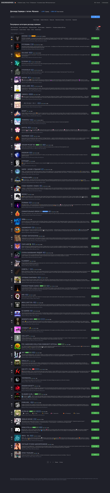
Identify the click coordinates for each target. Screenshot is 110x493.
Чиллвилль (26, 378)
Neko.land (26, 86)
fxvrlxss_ (26, 402)
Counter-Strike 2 (23, 29)
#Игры (36, 40)
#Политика (24, 298)
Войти (95, 38)
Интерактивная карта (51, 2)
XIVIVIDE (25, 36)
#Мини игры (28, 340)
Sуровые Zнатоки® (29, 277)
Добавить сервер (22, 2)
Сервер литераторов (30, 236)
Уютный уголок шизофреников (34, 444)
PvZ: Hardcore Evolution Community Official (39, 344)
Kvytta (24, 128)
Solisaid (25, 53)
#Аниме (45, 40)
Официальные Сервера (59, 19)
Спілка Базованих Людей (32, 252)
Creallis (25, 361)
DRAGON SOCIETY (28, 386)
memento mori (27, 319)
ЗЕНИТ (24, 111)
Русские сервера (41, 27)
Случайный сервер (41, 2)
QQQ (23, 295)
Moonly (24, 194)
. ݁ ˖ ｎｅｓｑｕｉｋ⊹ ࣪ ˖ (29, 103)
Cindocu (25, 94)
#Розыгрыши (32, 40)
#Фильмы (27, 106)
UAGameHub (26, 227)
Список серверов (14, 33)
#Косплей (41, 148)
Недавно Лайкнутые (44, 19)
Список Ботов (68, 19)
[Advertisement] (55, 468)
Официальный (45, 211)
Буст (28, 2)
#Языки (27, 348)
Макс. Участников (14, 27)
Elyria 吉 (25, 411)
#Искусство (39, 115)
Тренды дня (52, 19)
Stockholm (26, 70)
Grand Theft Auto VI (14, 29)
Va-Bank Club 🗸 (28, 394)
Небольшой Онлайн (33, 27)
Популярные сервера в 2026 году (59, 27)
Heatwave (25, 136)
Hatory (24, 78)
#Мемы (27, 174)
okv (23, 352)
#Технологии (24, 115)
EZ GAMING (25, 311)
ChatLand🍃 (26, 244)
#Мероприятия (35, 232)
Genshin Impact (38, 29)
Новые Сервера (36, 19)
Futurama (26, 44)
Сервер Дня (74, 19)
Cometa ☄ (25, 269)
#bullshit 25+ (27, 302)
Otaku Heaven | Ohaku (30, 186)
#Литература (28, 240)
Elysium (25, 61)
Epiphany (25, 161)
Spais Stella (27, 427)
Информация (33, 2)
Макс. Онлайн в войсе (23, 27)
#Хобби (32, 115)
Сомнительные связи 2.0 (32, 211)
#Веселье (30, 57)
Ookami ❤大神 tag (28, 145)
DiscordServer (8, 2)
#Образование (38, 240)
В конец (61, 462)
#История (32, 390)
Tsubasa (25, 203)
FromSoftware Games (30, 286)
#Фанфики (33, 240)
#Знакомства (31, 207)
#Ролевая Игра (25, 49)
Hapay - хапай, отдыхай (31, 169)
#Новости (32, 148)
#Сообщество (40, 40)
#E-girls (30, 440)
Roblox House (27, 419)
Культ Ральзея (27, 453)
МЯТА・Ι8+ (25, 436)
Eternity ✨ (26, 328)
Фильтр (98, 28)
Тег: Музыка (21, 33)
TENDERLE (25, 120)
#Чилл (35, 140)
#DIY (35, 115)
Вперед (56, 462)
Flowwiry (25, 261)
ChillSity (25, 336)
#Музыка (30, 49)
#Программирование (26, 148)
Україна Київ (27, 177)
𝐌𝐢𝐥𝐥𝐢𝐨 (24, 219)
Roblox (28, 29)
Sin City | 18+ (26, 369)
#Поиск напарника (25, 40)
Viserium (25, 153)
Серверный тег (48, 27)
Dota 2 (32, 29)
